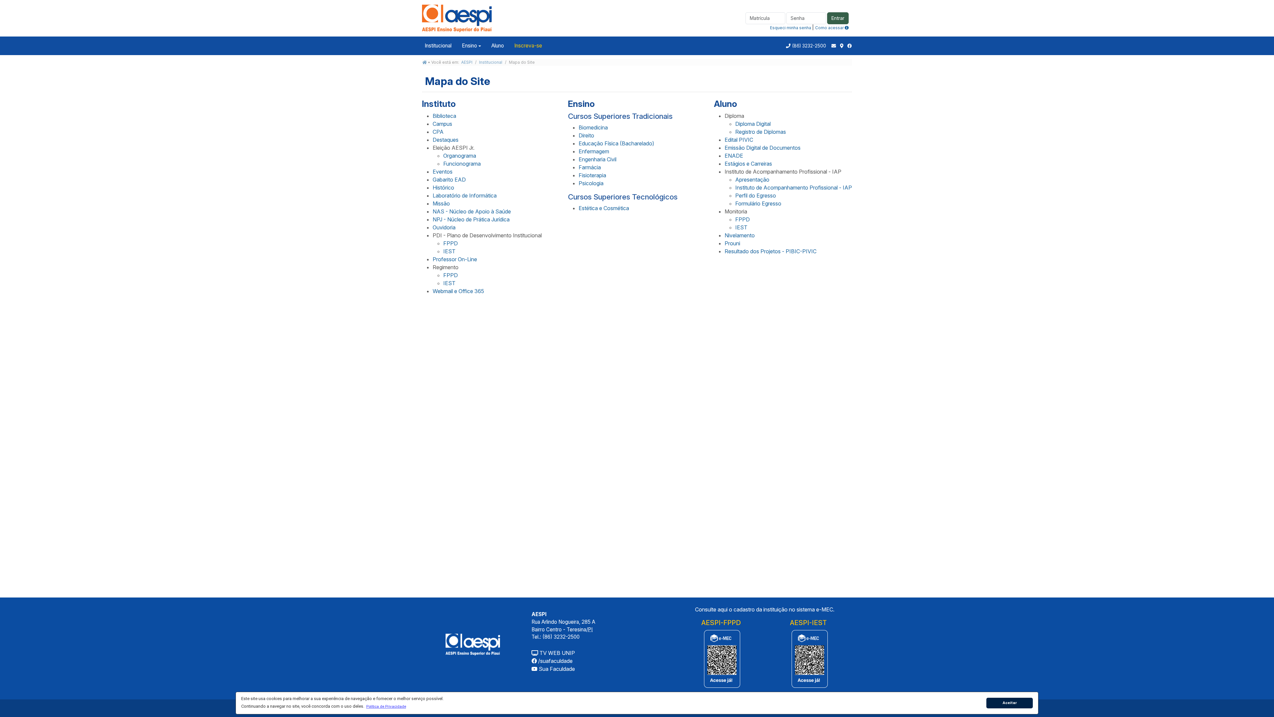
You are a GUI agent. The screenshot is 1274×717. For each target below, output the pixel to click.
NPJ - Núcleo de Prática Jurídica (471, 219)
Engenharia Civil (597, 159)
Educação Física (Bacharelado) (616, 143)
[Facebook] (849, 45)
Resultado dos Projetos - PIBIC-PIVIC (770, 251)
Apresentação (752, 179)
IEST (449, 251)
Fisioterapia (592, 175)
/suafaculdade (555, 661)
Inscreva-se (528, 45)
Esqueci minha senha (790, 27)
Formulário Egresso (758, 203)
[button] (386, 706)
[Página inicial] (424, 62)
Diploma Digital (753, 123)
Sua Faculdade (556, 669)
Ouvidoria (444, 227)
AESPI (466, 62)
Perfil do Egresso (755, 195)
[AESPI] (473, 644)
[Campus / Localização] (841, 45)
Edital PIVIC (739, 139)
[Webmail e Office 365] (833, 45)
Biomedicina (593, 127)
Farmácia (590, 167)
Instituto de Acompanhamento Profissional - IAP (793, 187)
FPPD (450, 243)
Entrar (837, 18)
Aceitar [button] (1010, 702)
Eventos (443, 171)
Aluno (497, 45)
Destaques (446, 139)
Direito (586, 135)
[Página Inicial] (457, 17)
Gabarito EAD (449, 179)
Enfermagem (594, 151)
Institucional (438, 45)
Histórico (443, 187)
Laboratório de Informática (465, 195)
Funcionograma (462, 163)
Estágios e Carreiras (748, 163)
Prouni (732, 243)
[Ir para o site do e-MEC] (721, 658)
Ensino (469, 45)
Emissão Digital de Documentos (763, 147)
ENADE (734, 155)
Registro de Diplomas (760, 131)
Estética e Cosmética (604, 208)
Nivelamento (740, 235)
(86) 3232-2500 (809, 45)
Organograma (459, 155)
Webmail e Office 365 (458, 291)
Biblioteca (444, 116)
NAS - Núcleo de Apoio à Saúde (472, 211)
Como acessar (830, 27)
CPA (438, 131)
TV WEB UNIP (556, 653)
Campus (442, 123)
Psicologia (591, 183)
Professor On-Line (455, 259)
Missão (441, 203)
